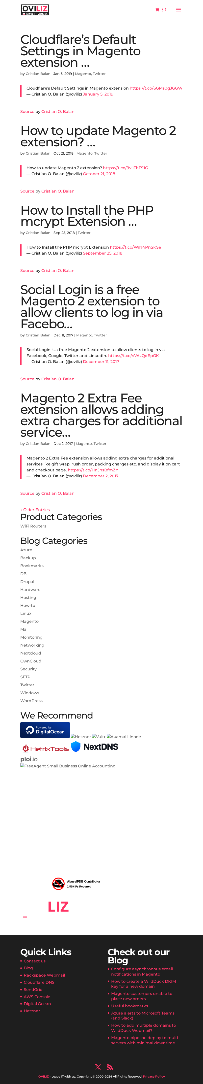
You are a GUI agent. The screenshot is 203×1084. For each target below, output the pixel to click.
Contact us (35, 961)
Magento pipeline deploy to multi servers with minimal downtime (144, 1040)
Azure (26, 550)
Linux (25, 613)
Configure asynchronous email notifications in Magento (142, 972)
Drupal (27, 581)
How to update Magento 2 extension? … (98, 136)
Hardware (30, 589)
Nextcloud (30, 653)
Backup (28, 558)
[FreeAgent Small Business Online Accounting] (68, 766)
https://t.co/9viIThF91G (125, 167)
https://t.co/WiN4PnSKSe (135, 247)
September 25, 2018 (102, 253)
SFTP (25, 677)
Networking (32, 645)
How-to (27, 605)
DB (23, 573)
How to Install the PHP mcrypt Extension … (86, 215)
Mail (24, 629)
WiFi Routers (33, 526)
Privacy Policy (154, 1076)
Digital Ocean (37, 1003)
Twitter (99, 73)
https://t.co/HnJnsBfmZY (93, 470)
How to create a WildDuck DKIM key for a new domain (143, 984)
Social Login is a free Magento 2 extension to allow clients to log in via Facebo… (91, 306)
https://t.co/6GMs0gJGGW (156, 88)
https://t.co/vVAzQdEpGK (133, 355)
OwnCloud (30, 661)
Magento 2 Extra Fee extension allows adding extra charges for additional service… (101, 415)
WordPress (31, 700)
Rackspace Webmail (44, 975)
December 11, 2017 (101, 361)
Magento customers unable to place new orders (141, 996)
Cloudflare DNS (39, 982)
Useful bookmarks (129, 1006)
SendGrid (33, 989)
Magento (83, 73)
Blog (28, 968)
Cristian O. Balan (58, 111)
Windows (29, 692)
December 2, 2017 (101, 476)
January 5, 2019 (98, 94)
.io (29, 759)
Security (28, 669)
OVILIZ (43, 1076)
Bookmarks (32, 565)
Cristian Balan (38, 73)
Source (27, 111)
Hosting (28, 597)
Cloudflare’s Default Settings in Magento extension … (80, 51)
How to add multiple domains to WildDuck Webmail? (143, 1028)
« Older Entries (35, 509)
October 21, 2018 (99, 173)
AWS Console (37, 996)
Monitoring (31, 637)
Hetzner (32, 1011)
